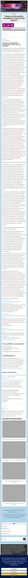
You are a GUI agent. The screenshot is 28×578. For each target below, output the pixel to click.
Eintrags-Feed (5, 528)
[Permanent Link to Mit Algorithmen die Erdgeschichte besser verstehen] (14, 493)
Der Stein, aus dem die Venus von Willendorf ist (14, 439)
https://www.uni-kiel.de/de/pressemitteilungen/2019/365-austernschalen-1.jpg (11, 302)
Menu (4, 2)
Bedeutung (15, 411)
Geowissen (14, 14)
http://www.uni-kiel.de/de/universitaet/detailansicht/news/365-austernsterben (13, 380)
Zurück (5, 34)
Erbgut (22, 411)
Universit (19, 414)
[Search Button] (26, 10)
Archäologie (10, 411)
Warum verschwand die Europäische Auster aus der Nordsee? (14, 18)
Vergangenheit (5, 415)
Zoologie (14, 415)
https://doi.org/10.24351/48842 (9, 339)
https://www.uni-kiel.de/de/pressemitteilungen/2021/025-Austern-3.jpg (13, 330)
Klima (17, 412)
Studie (3, 414)
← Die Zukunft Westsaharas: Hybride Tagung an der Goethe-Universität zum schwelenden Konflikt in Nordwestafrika (14, 516)
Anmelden (4, 526)
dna (20, 411)
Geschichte (10, 412)
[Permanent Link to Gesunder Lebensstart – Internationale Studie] (14, 450)
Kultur (20, 412)
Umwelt (14, 414)
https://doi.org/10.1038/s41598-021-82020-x (12, 368)
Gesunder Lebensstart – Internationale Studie (14, 460)
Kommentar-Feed (6, 531)
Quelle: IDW (5, 408)
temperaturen (9, 414)
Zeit (10, 415)
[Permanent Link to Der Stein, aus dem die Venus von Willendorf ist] (14, 429)
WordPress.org (5, 533)
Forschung (4, 412)
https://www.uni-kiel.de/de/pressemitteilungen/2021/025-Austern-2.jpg (13, 316)
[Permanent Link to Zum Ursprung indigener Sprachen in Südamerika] (14, 471)
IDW (14, 412)
